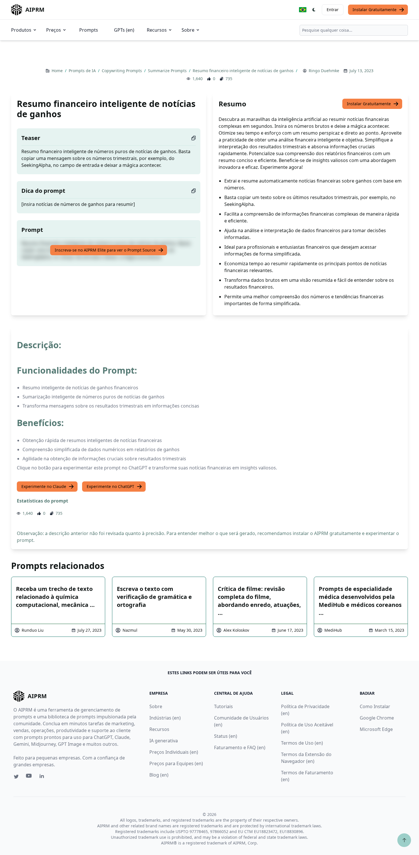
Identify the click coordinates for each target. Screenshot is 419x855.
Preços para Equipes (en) (176, 763)
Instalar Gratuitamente (374, 9)
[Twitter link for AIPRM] (16, 776)
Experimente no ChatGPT (110, 486)
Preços (53, 30)
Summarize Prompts (168, 70)
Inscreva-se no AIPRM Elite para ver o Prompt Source (105, 250)
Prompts (88, 30)
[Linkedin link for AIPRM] (43, 777)
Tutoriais (223, 706)
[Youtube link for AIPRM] (29, 777)
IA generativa (163, 741)
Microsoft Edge (376, 729)
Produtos (21, 30)
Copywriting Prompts (122, 70)
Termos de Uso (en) (302, 743)
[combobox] (354, 30)
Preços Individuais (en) (173, 752)
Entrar (333, 9)
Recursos (157, 30)
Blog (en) (158, 775)
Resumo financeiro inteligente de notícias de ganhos (244, 70)
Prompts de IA (83, 70)
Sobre (188, 30)
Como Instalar (375, 706)
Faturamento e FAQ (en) (239, 747)
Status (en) (225, 736)
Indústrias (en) (165, 718)
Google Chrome (377, 718)
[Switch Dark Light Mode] (314, 10)
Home (58, 70)
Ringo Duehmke (324, 70)
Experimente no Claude (43, 486)
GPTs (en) (124, 30)
